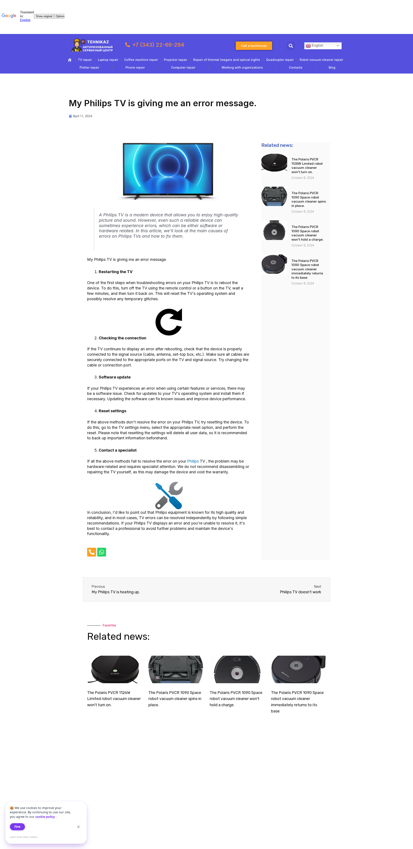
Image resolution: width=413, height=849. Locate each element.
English (317, 45)
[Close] (78, 827)
